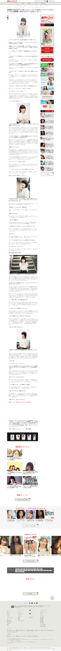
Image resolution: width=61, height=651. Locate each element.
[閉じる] (53, 648)
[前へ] (9, 437)
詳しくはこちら (9, 649)
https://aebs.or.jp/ (17, 607)
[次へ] (36, 437)
